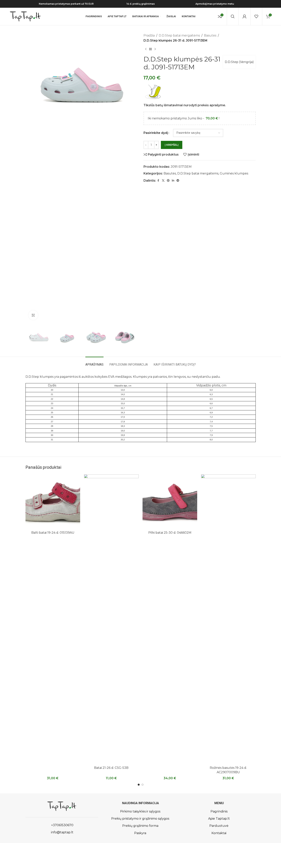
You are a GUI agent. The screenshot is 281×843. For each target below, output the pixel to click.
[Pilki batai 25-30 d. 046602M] (170, 501)
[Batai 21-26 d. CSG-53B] (111, 619)
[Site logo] (25, 16)
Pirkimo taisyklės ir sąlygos (140, 811)
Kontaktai (218, 833)
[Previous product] (145, 49)
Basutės (210, 35)
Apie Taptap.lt (219, 818)
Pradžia (149, 35)
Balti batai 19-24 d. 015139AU (52, 532)
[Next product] (155, 49)
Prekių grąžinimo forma (140, 826)
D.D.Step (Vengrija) (239, 62)
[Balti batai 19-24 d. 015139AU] (52, 501)
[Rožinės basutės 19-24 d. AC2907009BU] (228, 619)
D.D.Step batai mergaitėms (179, 35)
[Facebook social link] (158, 180)
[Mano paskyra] (244, 16)
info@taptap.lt (61, 832)
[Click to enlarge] (33, 315)
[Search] (233, 16)
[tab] (94, 362)
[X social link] (163, 180)
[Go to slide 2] (142, 785)
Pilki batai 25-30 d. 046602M (169, 532)
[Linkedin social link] (173, 180)
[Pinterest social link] (168, 180)
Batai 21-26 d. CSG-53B (111, 768)
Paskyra (140, 833)
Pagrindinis (219, 811)
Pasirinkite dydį (155, 133)
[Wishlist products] (256, 16)
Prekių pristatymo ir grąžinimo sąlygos (140, 818)
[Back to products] (150, 49)
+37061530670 (61, 825)
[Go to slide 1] (139, 785)
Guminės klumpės (234, 173)
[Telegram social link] (177, 180)
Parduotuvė (218, 826)
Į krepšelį (171, 144)
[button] (30, 337)
